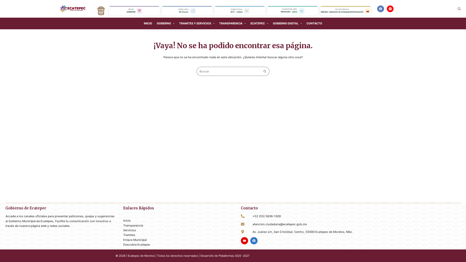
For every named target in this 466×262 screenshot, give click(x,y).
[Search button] (264, 71)
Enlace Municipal (135, 240)
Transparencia (133, 225)
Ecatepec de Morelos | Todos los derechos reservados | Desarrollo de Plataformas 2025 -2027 (189, 255)
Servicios (129, 230)
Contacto (314, 23)
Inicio (148, 23)
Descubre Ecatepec (136, 244)
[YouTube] (390, 8)
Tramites (129, 235)
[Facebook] (380, 8)
